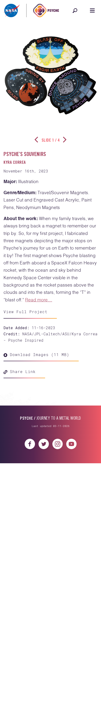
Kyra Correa (15, 163)
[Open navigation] (92, 10)
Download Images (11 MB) (38, 354)
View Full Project (25, 311)
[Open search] (75, 10)
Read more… (38, 300)
